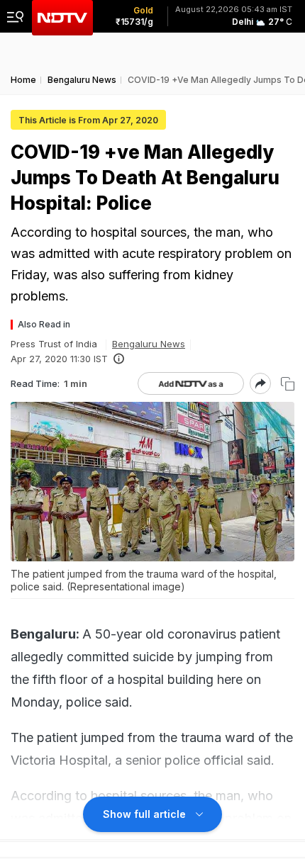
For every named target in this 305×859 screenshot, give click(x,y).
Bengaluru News (148, 343)
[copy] (287, 384)
